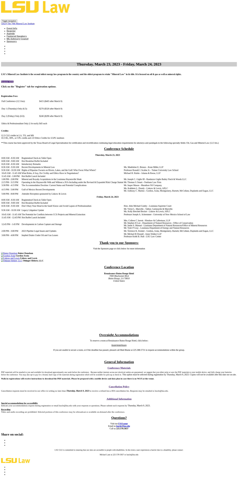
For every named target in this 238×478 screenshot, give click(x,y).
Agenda (11, 33)
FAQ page (123, 423)
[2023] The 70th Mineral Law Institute (35, 16)
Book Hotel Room (119, 345)
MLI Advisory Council (17, 39)
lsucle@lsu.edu (123, 426)
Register (11, 31)
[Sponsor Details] (9, 253)
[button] (7, 82)
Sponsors (12, 41)
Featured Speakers (17, 36)
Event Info (12, 28)
